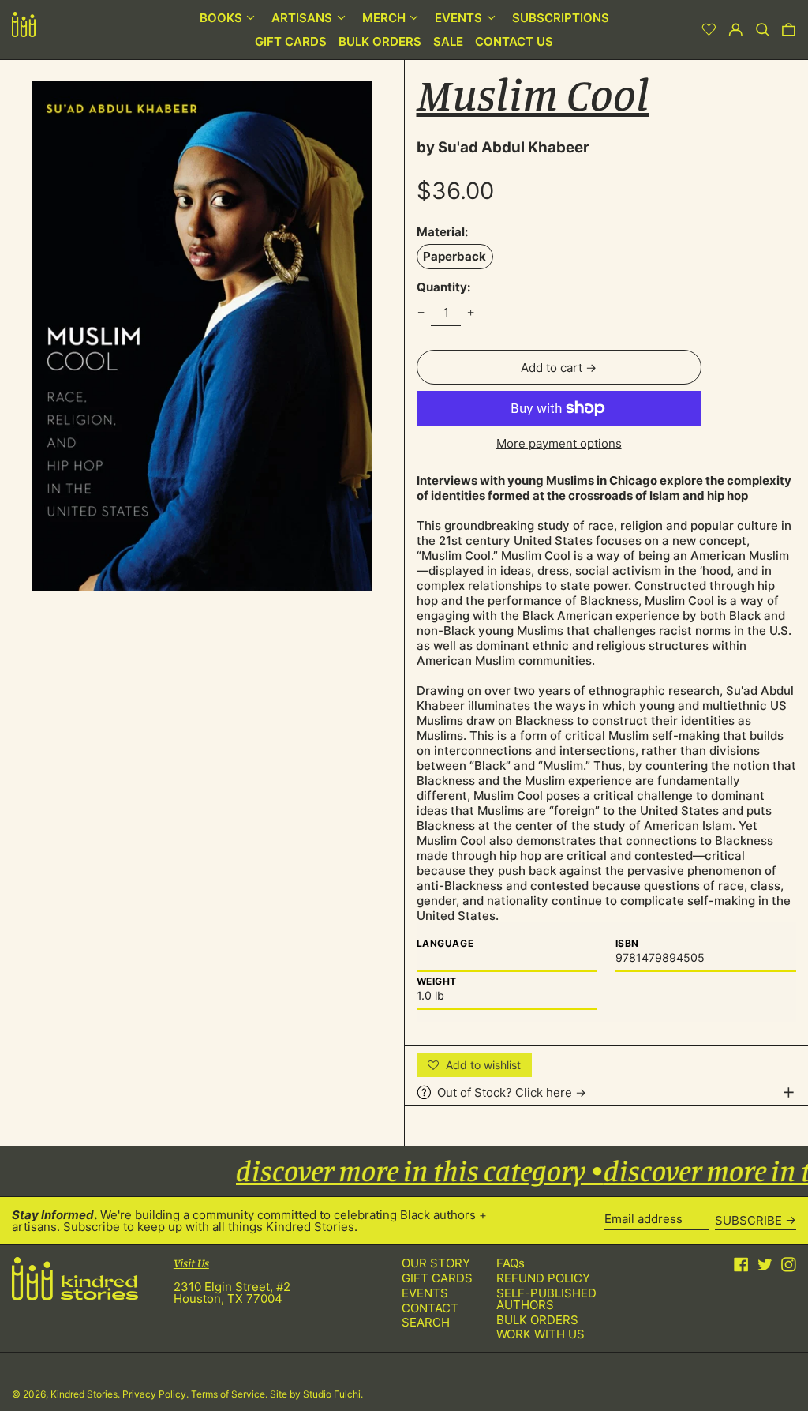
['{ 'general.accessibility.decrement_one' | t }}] (420, 312)
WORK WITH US (540, 1334)
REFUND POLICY (543, 1277)
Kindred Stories (84, 1394)
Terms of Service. (230, 1394)
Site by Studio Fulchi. (316, 1394)
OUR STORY (436, 1262)
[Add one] (471, 312)
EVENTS (425, 1292)
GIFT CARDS (437, 1277)
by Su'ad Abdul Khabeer (503, 147)
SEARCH (426, 1322)
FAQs (510, 1262)
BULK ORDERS (537, 1319)
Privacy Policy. (156, 1394)
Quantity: (443, 287)
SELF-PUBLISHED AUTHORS (546, 1298)
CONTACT (430, 1307)
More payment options (559, 443)
